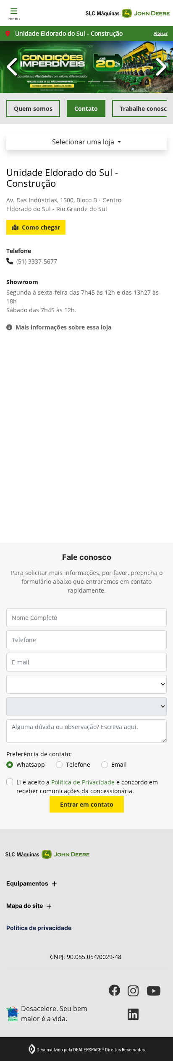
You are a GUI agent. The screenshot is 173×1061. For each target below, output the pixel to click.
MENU (14, 18)
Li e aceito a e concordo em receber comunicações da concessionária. (87, 786)
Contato (86, 108)
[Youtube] (156, 990)
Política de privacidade (38, 927)
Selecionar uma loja (84, 141)
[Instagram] (137, 990)
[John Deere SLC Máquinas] (128, 13)
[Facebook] (118, 990)
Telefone (78, 764)
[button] (13, 67)
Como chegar (41, 227)
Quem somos (33, 108)
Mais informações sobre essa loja (63, 327)
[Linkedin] (137, 1014)
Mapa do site (24, 905)
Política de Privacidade (83, 782)
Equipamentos (27, 883)
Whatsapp (30, 764)
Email (119, 764)
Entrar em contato (86, 804)
